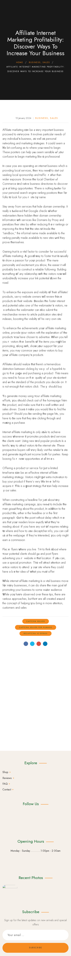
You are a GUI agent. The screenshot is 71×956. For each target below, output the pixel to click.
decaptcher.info (43, 531)
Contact (6, 789)
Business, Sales (46, 118)
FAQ (5, 784)
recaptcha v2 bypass (35, 633)
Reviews (7, 778)
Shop (5, 772)
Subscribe (35, 947)
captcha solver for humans (35, 627)
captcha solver (35, 621)
